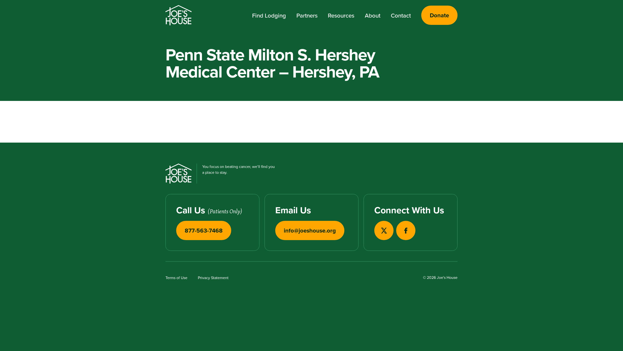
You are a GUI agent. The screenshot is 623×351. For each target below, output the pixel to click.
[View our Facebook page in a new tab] (405, 230)
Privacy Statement (213, 277)
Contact (401, 15)
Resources (341, 15)
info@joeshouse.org (310, 230)
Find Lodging (269, 15)
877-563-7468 (204, 230)
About (372, 15)
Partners (307, 15)
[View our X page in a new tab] (384, 230)
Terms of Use (176, 277)
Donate (439, 15)
